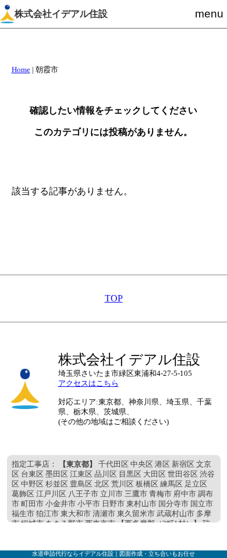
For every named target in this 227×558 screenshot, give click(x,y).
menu (209, 14)
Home (21, 70)
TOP (114, 298)
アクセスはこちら (88, 383)
